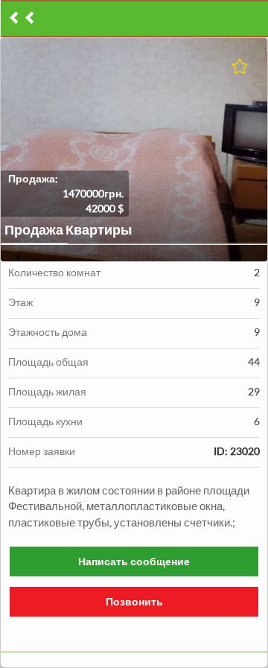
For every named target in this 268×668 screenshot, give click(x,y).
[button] (134, 149)
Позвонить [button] (134, 601)
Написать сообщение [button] (134, 561)
